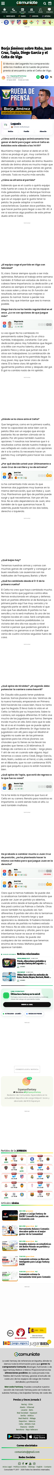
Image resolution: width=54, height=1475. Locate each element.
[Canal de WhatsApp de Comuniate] (20, 1464)
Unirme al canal (27, 1004)
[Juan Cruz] (9, 475)
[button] (51, 77)
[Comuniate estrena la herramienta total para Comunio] (10, 1276)
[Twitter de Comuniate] (27, 1464)
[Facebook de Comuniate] (23, 1464)
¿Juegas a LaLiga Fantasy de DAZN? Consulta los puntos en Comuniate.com (33, 1216)
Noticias (10, 131)
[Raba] (9, 872)
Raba (16, 870)
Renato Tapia (18, 784)
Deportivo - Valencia (27, 1421)
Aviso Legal (7, 1467)
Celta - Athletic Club (27, 1424)
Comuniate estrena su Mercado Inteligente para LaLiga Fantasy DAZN (34, 1262)
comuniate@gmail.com (27, 1451)
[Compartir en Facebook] (46, 77)
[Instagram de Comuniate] (34, 1464)
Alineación (43, 131)
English (39, 1467)
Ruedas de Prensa (35, 1014)
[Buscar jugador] (44, 3)
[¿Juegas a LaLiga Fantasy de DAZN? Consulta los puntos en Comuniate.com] (10, 1215)
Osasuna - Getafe (27, 1427)
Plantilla (26, 131)
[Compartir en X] (42, 77)
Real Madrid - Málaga (27, 1418)
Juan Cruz (17, 473)
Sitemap (31, 1467)
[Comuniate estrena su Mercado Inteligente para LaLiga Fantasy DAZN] (10, 1261)
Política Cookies (20, 1467)
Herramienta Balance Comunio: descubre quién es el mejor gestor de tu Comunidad (34, 1231)
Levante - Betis (27, 1410)
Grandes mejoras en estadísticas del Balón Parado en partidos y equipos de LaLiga (35, 1247)
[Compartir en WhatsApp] (38, 77)
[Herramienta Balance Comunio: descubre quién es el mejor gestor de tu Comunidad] (10, 1230)
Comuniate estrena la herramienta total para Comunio (35, 1275)
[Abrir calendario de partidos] (50, 3)
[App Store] (37, 1436)
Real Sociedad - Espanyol (27, 1413)
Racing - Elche (27, 1404)
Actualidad (13, 1014)
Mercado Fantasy (14, 1386)
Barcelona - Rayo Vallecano (27, 1429)
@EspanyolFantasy (33, 1092)
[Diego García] (9, 324)
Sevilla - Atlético (27, 1415)
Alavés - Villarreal (27, 1407)
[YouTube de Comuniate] (31, 1464)
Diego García (18, 321)
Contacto (47, 1467)
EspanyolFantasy (18, 76)
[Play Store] (17, 1436)
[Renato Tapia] (9, 786)
